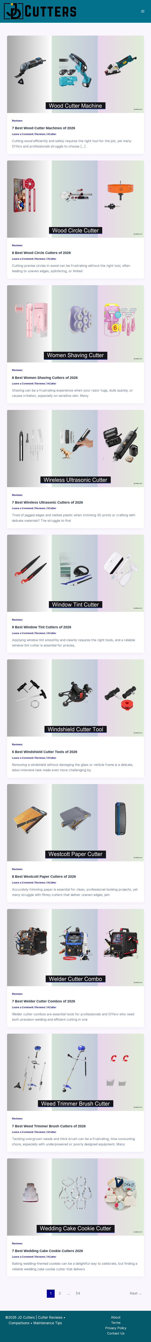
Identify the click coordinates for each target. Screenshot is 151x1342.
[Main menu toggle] (142, 11)
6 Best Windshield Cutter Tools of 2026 (44, 752)
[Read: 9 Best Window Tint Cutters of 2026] (75, 573)
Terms (116, 1323)
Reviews (17, 120)
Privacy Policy (115, 1328)
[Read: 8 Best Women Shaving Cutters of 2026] (75, 324)
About (116, 1317)
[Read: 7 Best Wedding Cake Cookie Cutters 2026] (75, 1197)
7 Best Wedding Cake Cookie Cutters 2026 (47, 1251)
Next (136, 1293)
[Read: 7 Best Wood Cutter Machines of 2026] (75, 74)
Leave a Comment (22, 134)
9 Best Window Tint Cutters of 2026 (41, 627)
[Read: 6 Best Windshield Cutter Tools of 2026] (75, 698)
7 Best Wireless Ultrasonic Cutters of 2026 (47, 502)
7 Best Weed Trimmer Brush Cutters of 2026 (49, 1126)
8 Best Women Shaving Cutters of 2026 (45, 378)
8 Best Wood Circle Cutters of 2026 (41, 253)
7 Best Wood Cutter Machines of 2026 (43, 128)
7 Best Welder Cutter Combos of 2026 (43, 1001)
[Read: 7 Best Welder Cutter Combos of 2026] (75, 947)
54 (78, 1293)
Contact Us (115, 1333)
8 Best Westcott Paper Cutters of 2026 (44, 876)
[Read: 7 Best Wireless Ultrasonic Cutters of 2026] (75, 448)
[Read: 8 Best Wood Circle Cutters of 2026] (75, 199)
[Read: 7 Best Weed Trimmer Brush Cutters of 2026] (75, 1072)
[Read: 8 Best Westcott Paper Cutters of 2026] (75, 822)
